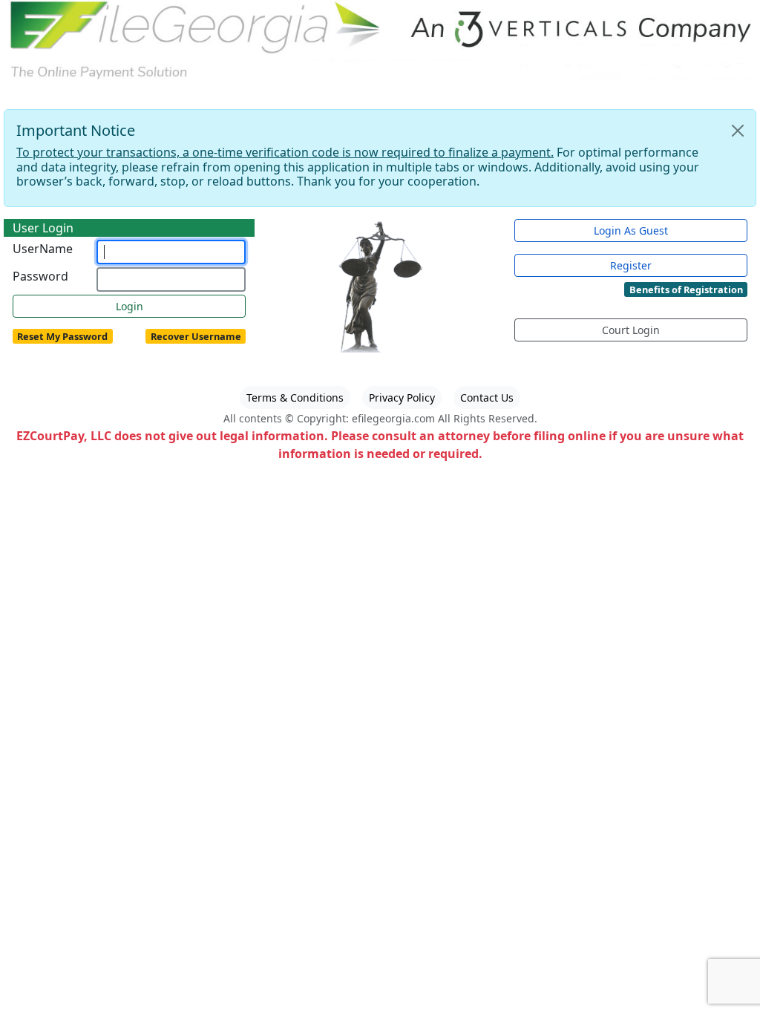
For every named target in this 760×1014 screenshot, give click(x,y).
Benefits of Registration (686, 289)
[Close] (738, 130)
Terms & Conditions (295, 397)
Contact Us (487, 397)
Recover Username (196, 336)
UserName (43, 249)
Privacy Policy (402, 397)
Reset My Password (62, 336)
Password (40, 276)
